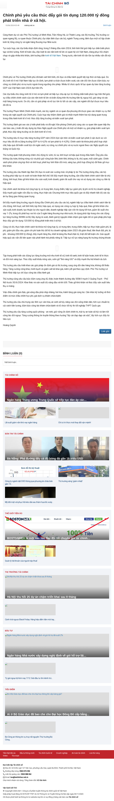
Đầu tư (9, 631)
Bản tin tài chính (14, 434)
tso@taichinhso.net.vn (19, 777)
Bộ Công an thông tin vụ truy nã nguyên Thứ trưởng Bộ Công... (28, 738)
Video (5, 756)
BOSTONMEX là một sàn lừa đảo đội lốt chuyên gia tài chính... (48, 538)
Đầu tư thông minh (27, 753)
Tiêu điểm (10, 689)
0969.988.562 (26, 774)
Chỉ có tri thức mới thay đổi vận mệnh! (74, 422)
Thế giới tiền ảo (13, 513)
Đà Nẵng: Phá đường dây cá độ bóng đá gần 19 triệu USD (45, 458)
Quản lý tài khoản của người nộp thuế (21, 561)
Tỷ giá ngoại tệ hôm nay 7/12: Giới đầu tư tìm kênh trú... (29, 678)
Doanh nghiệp (62, 753)
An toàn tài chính (78, 753)
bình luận (107, 25)
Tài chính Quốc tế (45, 753)
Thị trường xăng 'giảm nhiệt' (70, 481)
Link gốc (105, 331)
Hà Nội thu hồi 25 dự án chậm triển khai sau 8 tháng (41, 596)
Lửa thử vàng (94, 753)
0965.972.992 (24, 771)
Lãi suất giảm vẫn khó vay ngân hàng (21, 422)
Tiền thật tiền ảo (9, 753)
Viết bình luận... (10, 362)
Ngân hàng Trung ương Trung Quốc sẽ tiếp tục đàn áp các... (47, 399)
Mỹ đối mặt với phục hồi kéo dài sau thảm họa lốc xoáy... (29, 502)
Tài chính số (11, 375)
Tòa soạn (15, 756)
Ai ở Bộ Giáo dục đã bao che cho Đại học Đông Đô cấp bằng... (48, 714)
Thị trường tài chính (16, 572)
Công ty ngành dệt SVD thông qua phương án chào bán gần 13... (29, 482)
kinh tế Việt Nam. (53, 55)
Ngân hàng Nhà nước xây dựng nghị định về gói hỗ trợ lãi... (46, 655)
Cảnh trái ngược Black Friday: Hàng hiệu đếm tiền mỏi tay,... (30, 619)
